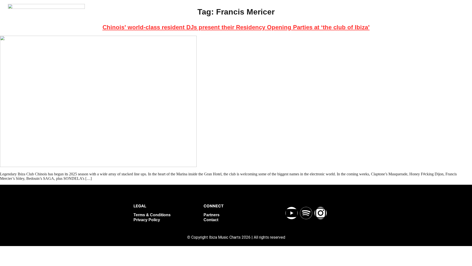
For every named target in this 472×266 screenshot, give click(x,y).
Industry (416, 20)
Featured (361, 20)
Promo (440, 20)
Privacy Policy (146, 220)
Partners (212, 215)
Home (317, 20)
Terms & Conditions (152, 215)
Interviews (389, 20)
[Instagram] (320, 213)
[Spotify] (306, 213)
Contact (211, 220)
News (338, 20)
